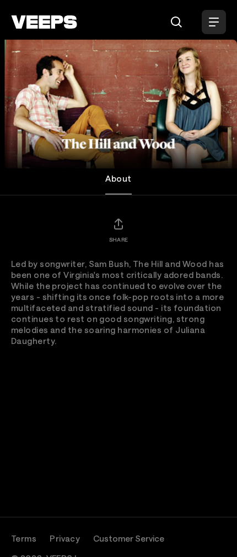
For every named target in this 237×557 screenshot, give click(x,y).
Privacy (65, 538)
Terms (23, 538)
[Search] (176, 22)
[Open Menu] (214, 22)
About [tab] (118, 178)
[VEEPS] (44, 22)
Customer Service (128, 538)
